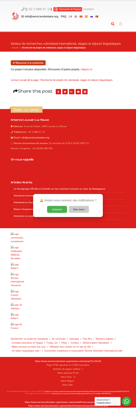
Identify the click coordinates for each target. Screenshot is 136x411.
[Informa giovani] (68, 316)
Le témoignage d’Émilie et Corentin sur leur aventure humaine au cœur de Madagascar (59, 189)
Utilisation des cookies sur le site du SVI (70, 347)
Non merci (79, 209)
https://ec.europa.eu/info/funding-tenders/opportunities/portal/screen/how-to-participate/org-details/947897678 (87, 391)
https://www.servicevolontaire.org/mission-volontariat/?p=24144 (68, 361)
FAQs (64, 343)
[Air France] (68, 326)
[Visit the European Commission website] (68, 237)
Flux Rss (87, 339)
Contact (88, 9)
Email (78, 91)
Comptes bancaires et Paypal (27, 343)
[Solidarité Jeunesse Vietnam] (68, 306)
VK (85, 91)
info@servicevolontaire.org (41, 16)
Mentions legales (104, 339)
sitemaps (74, 339)
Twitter (65, 91)
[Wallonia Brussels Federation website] (68, 253)
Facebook (58, 91)
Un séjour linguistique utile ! (26, 351)
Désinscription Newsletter (96, 343)
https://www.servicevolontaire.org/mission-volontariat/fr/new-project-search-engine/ (68, 402)
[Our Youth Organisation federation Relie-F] (68, 266)
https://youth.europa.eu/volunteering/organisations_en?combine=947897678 (81, 393)
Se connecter (59, 339)
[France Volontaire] (68, 295)
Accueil (15, 48)
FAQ (63, 16)
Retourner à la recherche (29, 62)
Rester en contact (26, 110)
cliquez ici (86, 69)
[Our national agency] (68, 280)
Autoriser (57, 209)
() (39, 9)
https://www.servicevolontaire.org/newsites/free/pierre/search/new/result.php (68, 406)
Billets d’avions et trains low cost (28, 347)
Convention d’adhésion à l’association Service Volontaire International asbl (83, 351)
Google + (71, 91)
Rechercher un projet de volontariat (29, 339)
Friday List (51, 343)
